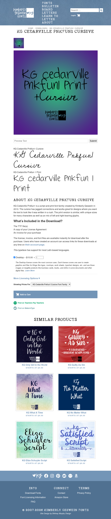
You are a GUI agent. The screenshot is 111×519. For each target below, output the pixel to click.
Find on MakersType (26, 308)
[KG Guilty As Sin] (76, 344)
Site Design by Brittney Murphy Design (55, 513)
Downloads (42, 28)
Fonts (47, 3)
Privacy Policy (84, 492)
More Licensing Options (27, 278)
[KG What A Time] (34, 391)
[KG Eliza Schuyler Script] (34, 439)
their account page (34, 244)
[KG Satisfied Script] (76, 439)
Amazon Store (61, 497)
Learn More (30, 270)
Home (30, 28)
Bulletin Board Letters (50, 9)
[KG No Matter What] (76, 391)
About (47, 22)
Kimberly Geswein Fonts (66, 510)
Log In (73, 15)
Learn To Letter (50, 17)
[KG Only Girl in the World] (34, 344)
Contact (61, 492)
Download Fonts (33, 492)
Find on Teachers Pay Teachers (30, 302)
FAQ (33, 501)
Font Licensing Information (33, 497)
